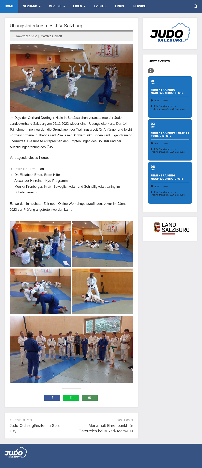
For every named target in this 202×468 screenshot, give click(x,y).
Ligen (77, 6)
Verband (30, 6)
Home (9, 6)
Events (100, 6)
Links (119, 6)
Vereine (55, 6)
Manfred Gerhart (51, 36)
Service (139, 6)
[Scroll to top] (194, 460)
